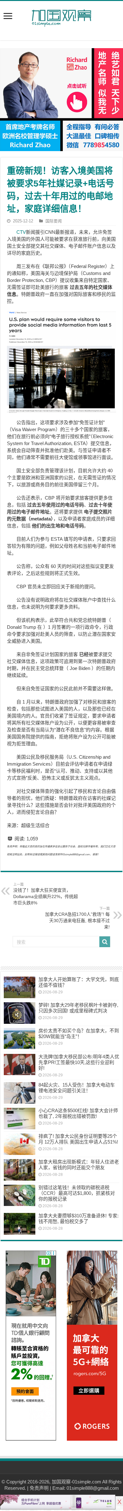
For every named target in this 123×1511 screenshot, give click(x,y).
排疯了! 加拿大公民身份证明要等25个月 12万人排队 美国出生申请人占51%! (78, 1138)
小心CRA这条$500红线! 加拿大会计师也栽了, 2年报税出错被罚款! (78, 1113)
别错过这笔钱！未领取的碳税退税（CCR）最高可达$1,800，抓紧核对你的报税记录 (76, 1193)
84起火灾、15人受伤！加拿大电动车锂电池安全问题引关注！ (76, 1087)
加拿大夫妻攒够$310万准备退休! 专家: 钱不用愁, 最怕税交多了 (78, 1218)
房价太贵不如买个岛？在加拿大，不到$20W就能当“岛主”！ (78, 1033)
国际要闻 (53, 221)
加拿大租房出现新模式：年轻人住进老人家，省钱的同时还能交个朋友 (78, 1164)
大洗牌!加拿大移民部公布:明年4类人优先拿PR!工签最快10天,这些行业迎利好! (78, 1062)
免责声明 (39, 1488)
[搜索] (104, 941)
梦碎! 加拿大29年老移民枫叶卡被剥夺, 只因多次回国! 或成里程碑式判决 (78, 1007)
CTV (21, 232)
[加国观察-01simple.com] (61, 16)
